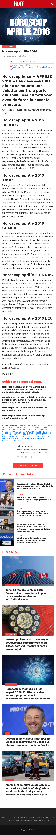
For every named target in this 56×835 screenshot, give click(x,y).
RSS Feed (50, 818)
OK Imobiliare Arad (29, 820)
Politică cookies (36, 818)
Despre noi (22, 818)
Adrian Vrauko (25, 61)
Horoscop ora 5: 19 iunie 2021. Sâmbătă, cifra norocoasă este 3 (26, 408)
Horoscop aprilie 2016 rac (18, 435)
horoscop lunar (9, 440)
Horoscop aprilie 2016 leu (20, 433)
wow (20, 440)
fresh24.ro (44, 820)
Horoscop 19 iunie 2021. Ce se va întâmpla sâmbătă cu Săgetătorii (24, 416)
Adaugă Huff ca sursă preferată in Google (32, 67)
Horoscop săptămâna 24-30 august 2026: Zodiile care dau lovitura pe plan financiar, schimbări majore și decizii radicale (24, 389)
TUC (13, 818)
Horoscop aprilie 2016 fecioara (15, 431)
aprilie (30, 426)
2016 (25, 426)
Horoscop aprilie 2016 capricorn (33, 429)
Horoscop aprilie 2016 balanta (26, 428)
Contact (6, 818)
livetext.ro (14, 820)
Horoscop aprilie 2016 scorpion (25, 437)
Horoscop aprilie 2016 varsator (30, 438)
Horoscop (38, 426)
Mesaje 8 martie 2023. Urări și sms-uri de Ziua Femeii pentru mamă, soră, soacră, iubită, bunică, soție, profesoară (26, 399)
